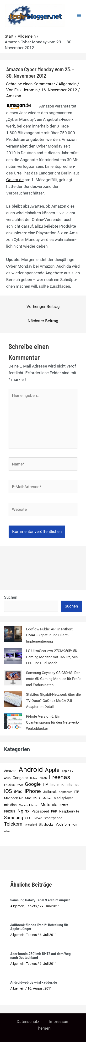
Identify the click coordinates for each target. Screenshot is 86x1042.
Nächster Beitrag (43, 320)
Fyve (20, 785)
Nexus (9, 811)
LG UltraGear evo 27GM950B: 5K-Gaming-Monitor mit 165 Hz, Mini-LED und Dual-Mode (53, 657)
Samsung (13, 817)
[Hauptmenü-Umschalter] (78, 15)
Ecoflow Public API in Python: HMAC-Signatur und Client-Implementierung (49, 635)
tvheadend (31, 824)
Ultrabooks (46, 824)
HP (45, 784)
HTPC (60, 785)
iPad (18, 791)
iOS (8, 791)
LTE (76, 792)
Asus (7, 778)
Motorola (49, 804)
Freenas (59, 777)
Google (33, 784)
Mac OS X (32, 798)
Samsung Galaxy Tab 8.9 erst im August (40, 900)
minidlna (10, 805)
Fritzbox (9, 785)
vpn (74, 824)
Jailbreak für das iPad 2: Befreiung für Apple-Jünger (39, 926)
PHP (54, 811)
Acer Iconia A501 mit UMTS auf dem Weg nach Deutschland (40, 955)
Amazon (13, 95)
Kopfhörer (65, 792)
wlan (7, 831)
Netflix (63, 805)
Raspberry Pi (69, 811)
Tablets (31, 906)
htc (52, 785)
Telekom (13, 824)
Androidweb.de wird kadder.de (33, 982)
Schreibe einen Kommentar (30, 84)
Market (47, 798)
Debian (34, 778)
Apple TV (67, 771)
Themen (43, 1028)
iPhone (33, 791)
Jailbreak (50, 792)
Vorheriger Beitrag (43, 306)
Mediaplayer (63, 798)
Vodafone (63, 824)
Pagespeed (40, 811)
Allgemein (67, 84)
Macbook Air (13, 798)
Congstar (20, 778)
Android (31, 770)
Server (38, 818)
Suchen (10, 597)
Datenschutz (28, 1021)
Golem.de (15, 179)
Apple (52, 770)
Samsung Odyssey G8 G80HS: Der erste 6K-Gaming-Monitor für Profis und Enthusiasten (53, 679)
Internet (72, 784)
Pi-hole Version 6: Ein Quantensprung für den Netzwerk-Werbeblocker (52, 722)
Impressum (59, 1021)
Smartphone (53, 818)
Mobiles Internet (28, 805)
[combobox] (31, 606)
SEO (28, 818)
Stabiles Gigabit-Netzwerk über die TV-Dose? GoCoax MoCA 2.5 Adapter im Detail (53, 700)
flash (43, 778)
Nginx (23, 811)
